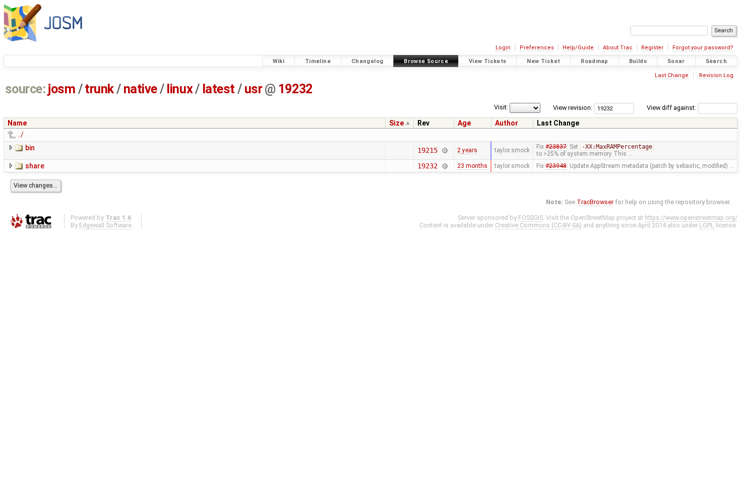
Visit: (501, 107)
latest (218, 89)
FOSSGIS (530, 217)
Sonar (676, 61)
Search (716, 61)
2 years (467, 150)
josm (61, 89)
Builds (638, 61)
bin (30, 148)
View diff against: (672, 107)
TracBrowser (595, 202)
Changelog (367, 61)
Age (464, 123)
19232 (295, 89)
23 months (472, 165)
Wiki (279, 61)
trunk (99, 89)
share (34, 166)
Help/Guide (578, 47)
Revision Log (716, 75)
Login (503, 47)
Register (652, 47)
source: (25, 89)
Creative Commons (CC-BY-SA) (538, 225)
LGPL (706, 225)
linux (179, 89)
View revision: (572, 107)
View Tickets (488, 61)
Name (17, 123)
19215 (427, 150)
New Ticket (543, 61)
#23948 (556, 165)
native (140, 89)
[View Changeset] (445, 150)
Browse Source (426, 61)
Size (396, 123)
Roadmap (594, 61)
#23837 (556, 146)
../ (21, 135)
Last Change (672, 75)
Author (506, 123)
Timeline (318, 61)
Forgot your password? (702, 47)
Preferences (537, 47)
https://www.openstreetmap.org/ (691, 217)
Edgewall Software (105, 225)
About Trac (618, 47)
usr (253, 89)
